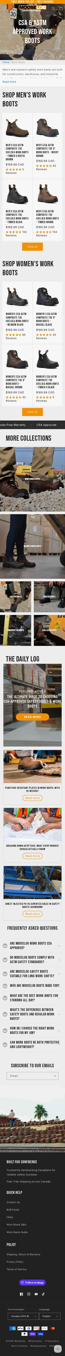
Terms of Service (17, 1269)
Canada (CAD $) (20, 1316)
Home (5, 62)
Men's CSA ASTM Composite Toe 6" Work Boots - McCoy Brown (47, 150)
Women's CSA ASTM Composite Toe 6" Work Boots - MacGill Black (46, 319)
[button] (4, 8)
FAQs (10, 1217)
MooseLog (20, 1341)
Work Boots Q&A (16, 1224)
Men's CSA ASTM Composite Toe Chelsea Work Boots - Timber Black (17, 217)
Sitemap (53, 1346)
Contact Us (13, 1202)
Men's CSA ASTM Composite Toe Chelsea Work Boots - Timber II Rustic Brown (17, 152)
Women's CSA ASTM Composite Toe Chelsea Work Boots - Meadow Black (17, 319)
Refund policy (35, 1341)
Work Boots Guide (17, 1232)
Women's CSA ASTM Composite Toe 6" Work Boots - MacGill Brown (16, 382)
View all (32, 246)
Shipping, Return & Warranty (23, 1254)
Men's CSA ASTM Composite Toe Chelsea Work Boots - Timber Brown (47, 217)
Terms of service (19, 1346)
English (46, 1316)
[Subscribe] (54, 1076)
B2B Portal (13, 1209)
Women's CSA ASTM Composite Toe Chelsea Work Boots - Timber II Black (47, 382)
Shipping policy (38, 1346)
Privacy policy (52, 1341)
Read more (9, 81)
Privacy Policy (15, 1261)
